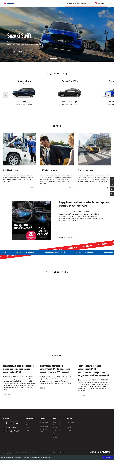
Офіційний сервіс (57, 422)
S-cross (28, 425)
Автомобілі (29, 418)
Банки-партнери (44, 426)
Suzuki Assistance (57, 430)
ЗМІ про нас (70, 433)
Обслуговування (57, 440)
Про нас (69, 418)
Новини (69, 430)
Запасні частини (57, 425)
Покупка (42, 418)
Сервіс (55, 418)
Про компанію (70, 425)
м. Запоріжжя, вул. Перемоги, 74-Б (79, 3)
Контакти (69, 427)
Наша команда (70, 422)
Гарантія (55, 433)
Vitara (27, 427)
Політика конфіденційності (57, 452)
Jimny (27, 430)
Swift (27, 422)
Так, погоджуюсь (107, 457)
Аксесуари (56, 427)
